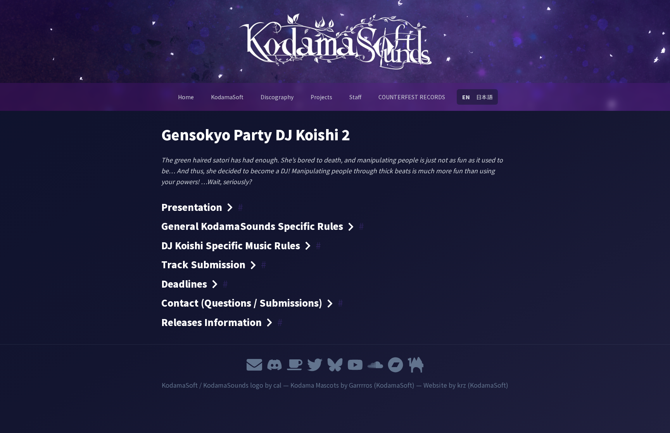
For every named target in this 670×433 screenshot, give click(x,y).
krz (461, 385)
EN (466, 97)
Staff (355, 97)
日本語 (484, 97)
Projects (321, 97)
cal (277, 385)
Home (186, 97)
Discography (277, 97)
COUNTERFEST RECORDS (411, 97)
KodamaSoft (227, 97)
